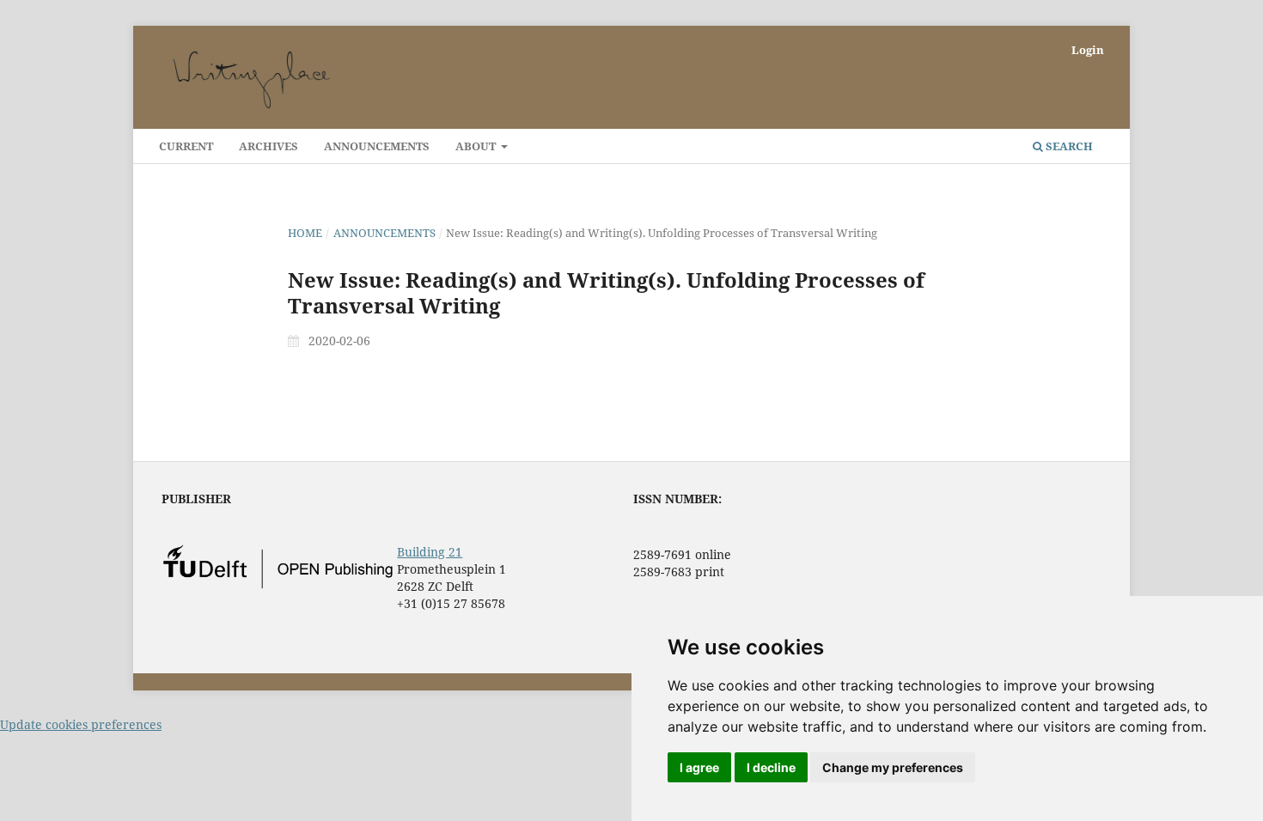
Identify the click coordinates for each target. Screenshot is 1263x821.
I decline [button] (771, 767)
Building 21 (429, 552)
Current (186, 146)
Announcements (377, 146)
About (476, 146)
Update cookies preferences (81, 724)
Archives (268, 146)
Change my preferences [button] (892, 767)
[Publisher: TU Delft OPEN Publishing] (278, 584)
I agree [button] (699, 767)
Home (305, 232)
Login (1087, 50)
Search (1068, 146)
